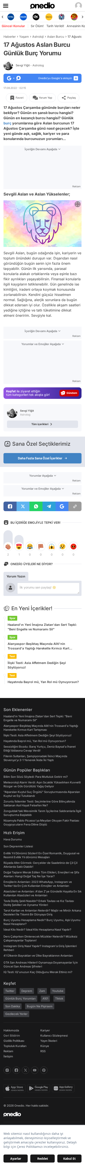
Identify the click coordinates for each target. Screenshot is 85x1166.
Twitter (9, 991)
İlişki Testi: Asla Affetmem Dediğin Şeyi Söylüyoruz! (37, 665)
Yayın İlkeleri (48, 1040)
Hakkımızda (11, 1030)
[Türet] (74, 17)
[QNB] (61, 17)
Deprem (26, 991)
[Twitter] (25, 1070)
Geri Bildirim (11, 1035)
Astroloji (38, 36)
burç (7, 123)
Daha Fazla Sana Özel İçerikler (40, 458)
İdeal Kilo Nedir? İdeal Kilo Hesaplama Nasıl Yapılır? (37, 929)
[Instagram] (7, 1070)
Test (12, 656)
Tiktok (59, 998)
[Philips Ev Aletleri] (23, 17)
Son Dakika (12, 1006)
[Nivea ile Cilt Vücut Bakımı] (10, 17)
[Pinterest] (44, 1070)
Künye (44, 1046)
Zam (42, 991)
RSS (43, 1051)
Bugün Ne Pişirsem (40, 1006)
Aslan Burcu (55, 36)
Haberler (9, 36)
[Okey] (36, 17)
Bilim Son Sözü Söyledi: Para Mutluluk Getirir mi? (35, 776)
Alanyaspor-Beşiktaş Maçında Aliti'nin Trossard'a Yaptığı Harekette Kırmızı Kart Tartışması (38, 646)
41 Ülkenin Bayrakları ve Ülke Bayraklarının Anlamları (38, 955)
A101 (45, 998)
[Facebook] (16, 1070)
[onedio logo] (39, 1114)
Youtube (57, 991)
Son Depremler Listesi (18, 846)
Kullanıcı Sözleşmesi (54, 1035)
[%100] (48, 17)
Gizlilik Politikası (13, 1040)
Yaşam (24, 36)
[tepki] (8, 546)
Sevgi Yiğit (30, 65)
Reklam (8, 1051)
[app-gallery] (64, 1088)
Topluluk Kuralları (14, 1046)
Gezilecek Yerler (16, 1014)
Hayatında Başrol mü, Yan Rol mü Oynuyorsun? (43, 682)
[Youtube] (34, 1070)
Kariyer (45, 1030)
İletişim (8, 1056)
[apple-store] (15, 1088)
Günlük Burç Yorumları (20, 998)
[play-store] (39, 1088)
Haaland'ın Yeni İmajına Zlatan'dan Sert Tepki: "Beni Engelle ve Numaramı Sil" (42, 627)
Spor (12, 618)
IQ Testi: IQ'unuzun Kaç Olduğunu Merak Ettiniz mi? (37, 972)
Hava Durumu (12, 839)
